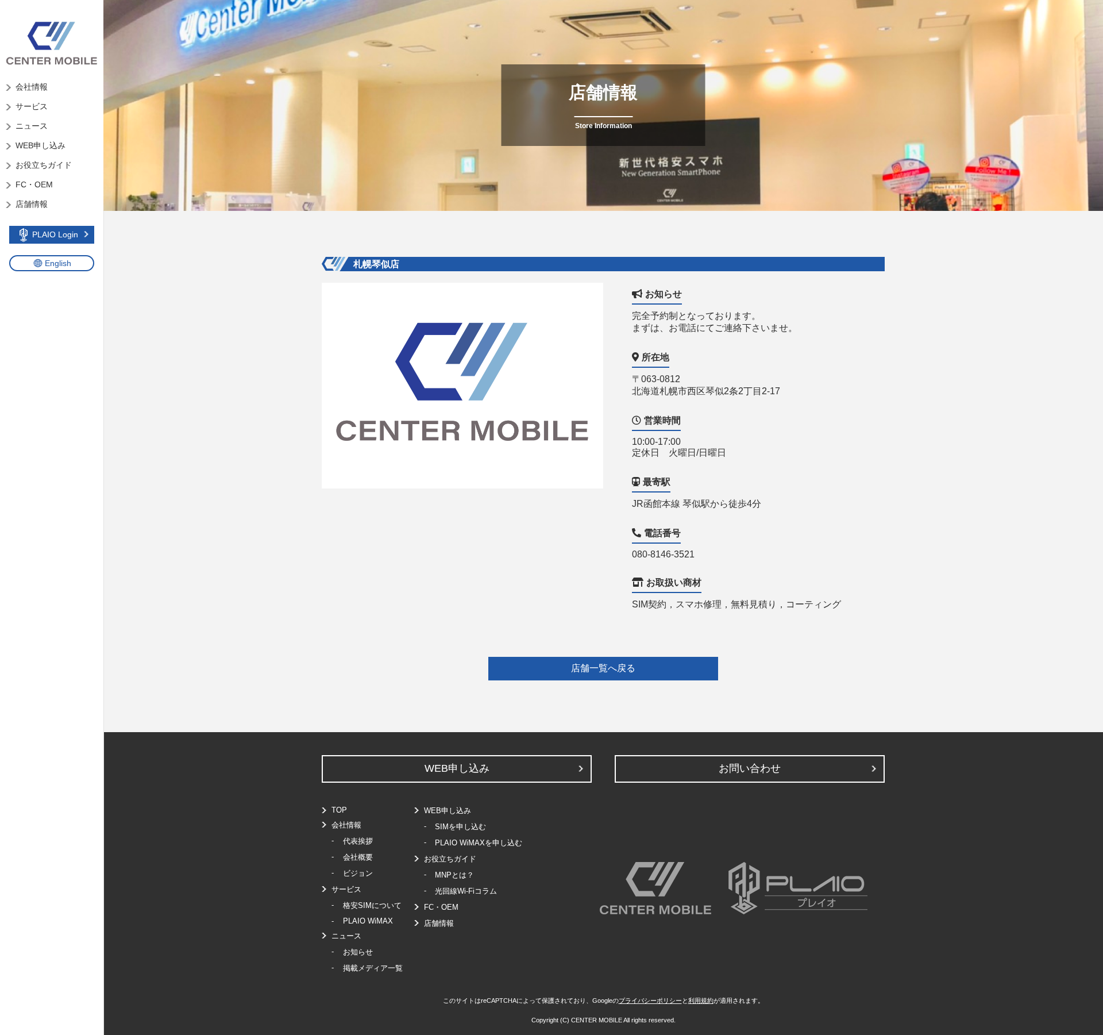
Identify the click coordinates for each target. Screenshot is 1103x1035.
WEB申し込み (40, 145)
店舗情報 (32, 204)
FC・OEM (34, 184)
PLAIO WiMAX (368, 921)
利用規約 (701, 1000)
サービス (32, 106)
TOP (339, 810)
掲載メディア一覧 (373, 968)
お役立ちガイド (44, 165)
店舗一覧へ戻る (603, 668)
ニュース (32, 125)
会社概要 (358, 857)
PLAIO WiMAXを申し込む (478, 842)
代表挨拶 (358, 841)
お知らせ (358, 952)
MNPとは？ (454, 875)
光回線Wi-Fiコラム (466, 891)
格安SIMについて (372, 905)
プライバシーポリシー (650, 1000)
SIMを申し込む (460, 826)
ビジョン (358, 873)
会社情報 (32, 86)
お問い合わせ (750, 768)
